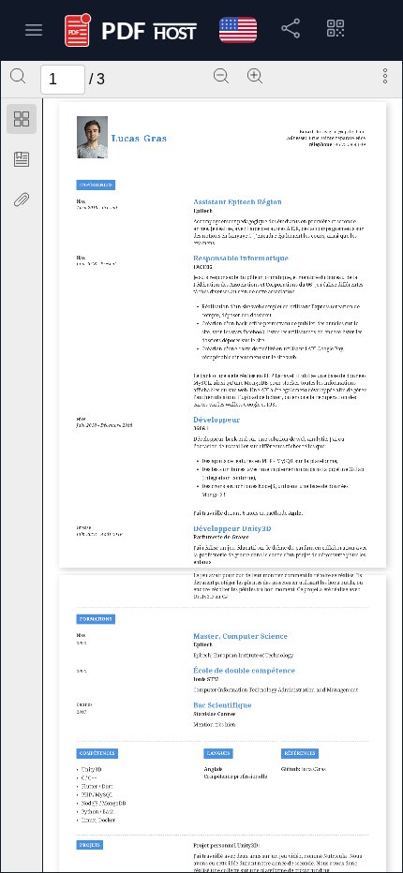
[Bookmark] (22, 159)
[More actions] (385, 76)
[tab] (21, 122)
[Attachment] (22, 200)
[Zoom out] (221, 76)
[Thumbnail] (22, 119)
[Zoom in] (255, 76)
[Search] (18, 76)
